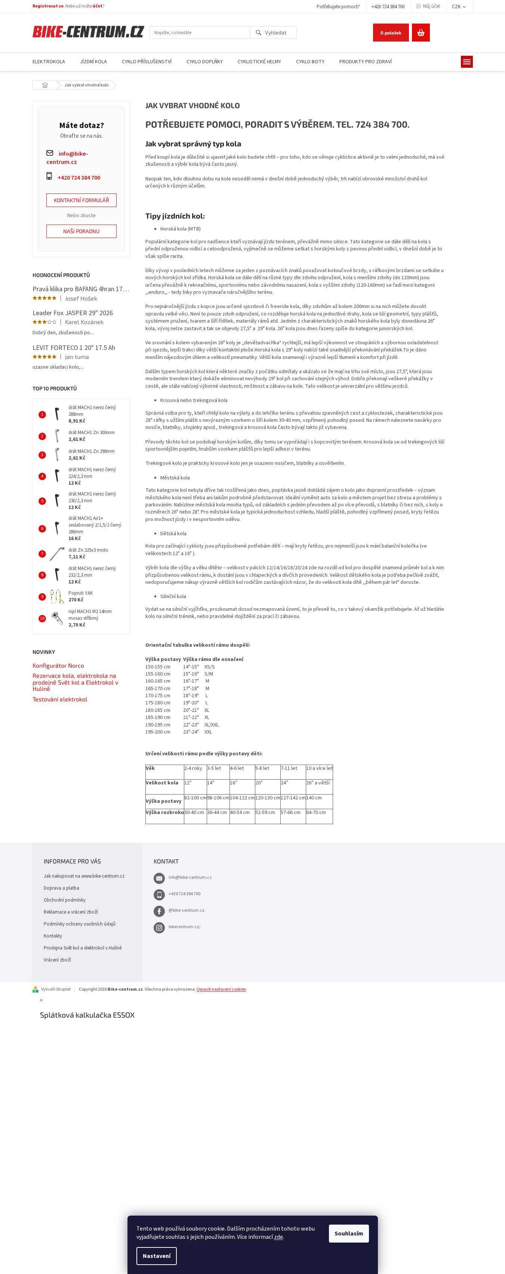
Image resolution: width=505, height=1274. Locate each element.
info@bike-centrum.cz (190, 877)
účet (97, 6)
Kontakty (53, 936)
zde (278, 1237)
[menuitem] (49, 62)
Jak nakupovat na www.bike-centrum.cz (84, 876)
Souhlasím (349, 1233)
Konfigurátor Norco (58, 665)
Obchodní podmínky (65, 900)
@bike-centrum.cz (186, 910)
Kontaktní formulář (81, 200)
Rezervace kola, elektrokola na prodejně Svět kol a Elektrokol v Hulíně (75, 682)
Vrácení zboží (57, 960)
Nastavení (156, 1256)
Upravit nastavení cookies (221, 989)
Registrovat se (48, 6)
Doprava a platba (61, 888)
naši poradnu (81, 231)
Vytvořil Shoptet (56, 989)
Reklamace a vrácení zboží (71, 912)
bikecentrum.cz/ (184, 927)
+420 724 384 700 (388, 6)
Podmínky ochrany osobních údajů (80, 924)
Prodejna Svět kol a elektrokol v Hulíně (82, 948)
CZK (457, 6)
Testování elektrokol (60, 699)
